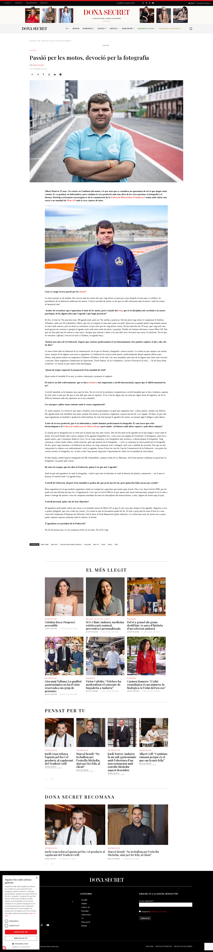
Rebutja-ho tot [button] (21, 938)
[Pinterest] (43, 74)
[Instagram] (146, 3)
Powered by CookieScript (21, 947)
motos (82, 291)
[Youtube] (153, 3)
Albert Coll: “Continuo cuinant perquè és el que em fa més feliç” (153, 757)
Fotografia (87, 544)
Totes (38, 41)
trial (120, 310)
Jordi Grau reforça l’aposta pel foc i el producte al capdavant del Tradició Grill (59, 758)
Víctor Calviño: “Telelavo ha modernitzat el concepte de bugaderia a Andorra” (103, 684)
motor (104, 544)
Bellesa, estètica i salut (98, 619)
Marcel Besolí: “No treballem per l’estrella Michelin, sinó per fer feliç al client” (88, 760)
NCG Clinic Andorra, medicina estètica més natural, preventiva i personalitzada (105, 625)
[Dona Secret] (106, 880)
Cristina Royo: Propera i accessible (60, 623)
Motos (110, 544)
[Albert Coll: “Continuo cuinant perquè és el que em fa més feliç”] (153, 732)
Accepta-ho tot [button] (21, 932)
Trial (116, 544)
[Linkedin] (54, 74)
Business (131, 619)
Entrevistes (33, 41)
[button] (191, 28)
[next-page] (51, 779)
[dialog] (20, 912)
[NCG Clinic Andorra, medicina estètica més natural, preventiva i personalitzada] (105, 596)
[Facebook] (143, 3)
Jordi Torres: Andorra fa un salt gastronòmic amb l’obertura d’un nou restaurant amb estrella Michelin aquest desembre (122, 762)
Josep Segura (38, 65)
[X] (150, 3)
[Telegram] (60, 74)
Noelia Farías (92, 691)
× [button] (37, 878)
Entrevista (54, 544)
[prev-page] (47, 779)
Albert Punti (44, 544)
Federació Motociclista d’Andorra (127, 197)
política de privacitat (158, 911)
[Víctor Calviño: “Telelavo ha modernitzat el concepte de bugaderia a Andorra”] (105, 656)
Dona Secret (50, 767)
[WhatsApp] (49, 74)
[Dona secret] (34, 29)
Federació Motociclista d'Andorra (71, 544)
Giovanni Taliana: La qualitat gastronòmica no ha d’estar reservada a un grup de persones (63, 686)
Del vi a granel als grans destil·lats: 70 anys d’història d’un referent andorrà (145, 625)
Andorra (93, 382)
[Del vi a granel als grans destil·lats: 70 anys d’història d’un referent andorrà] (146, 596)
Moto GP (71, 200)
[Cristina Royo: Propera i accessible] (64, 596)
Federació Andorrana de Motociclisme (81, 426)
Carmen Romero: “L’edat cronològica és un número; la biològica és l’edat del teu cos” (146, 684)
